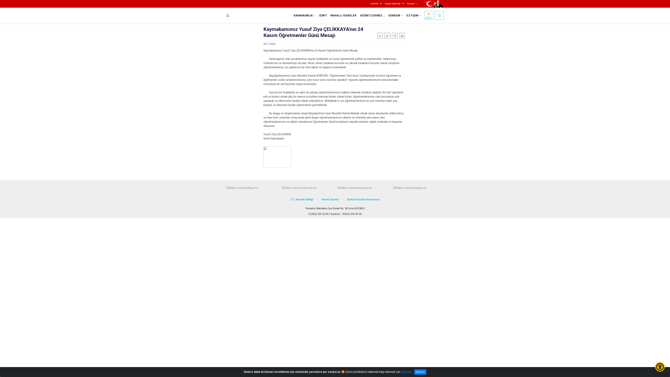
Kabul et (420, 372)
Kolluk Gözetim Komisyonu (363, 199)
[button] (394, 35)
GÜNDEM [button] (394, 15)
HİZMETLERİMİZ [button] (371, 15)
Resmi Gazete (330, 199)
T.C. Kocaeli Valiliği (302, 199)
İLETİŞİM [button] (412, 15)
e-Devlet (374, 4)
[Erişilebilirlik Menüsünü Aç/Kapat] (660, 367)
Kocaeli (410, 4)
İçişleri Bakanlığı (393, 4)
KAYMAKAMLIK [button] (303, 15)
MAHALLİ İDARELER (343, 15)
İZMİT (323, 15)
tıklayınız (406, 372)
